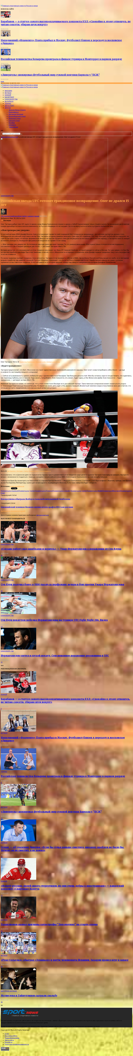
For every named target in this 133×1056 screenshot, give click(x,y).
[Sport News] (19, 6)
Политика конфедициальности (17, 1044)
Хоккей (8, 95)
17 (2, 627)
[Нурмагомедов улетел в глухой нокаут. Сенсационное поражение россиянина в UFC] (18, 649)
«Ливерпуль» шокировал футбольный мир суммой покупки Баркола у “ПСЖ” (50, 74)
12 (2, 818)
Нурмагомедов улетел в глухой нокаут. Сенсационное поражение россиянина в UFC (55, 655)
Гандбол (12, 123)
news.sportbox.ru (17, 486)
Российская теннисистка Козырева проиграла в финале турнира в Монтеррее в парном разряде (61, 59)
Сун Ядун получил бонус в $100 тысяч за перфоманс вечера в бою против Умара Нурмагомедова (62, 584)
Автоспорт (9, 106)
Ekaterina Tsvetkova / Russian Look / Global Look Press (39, 362)
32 (2, 931)
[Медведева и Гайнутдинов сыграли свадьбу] (18, 989)
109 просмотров (7, 216)
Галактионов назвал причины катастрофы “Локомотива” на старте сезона (49, 924)
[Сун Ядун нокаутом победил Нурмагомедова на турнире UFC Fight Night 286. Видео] (18, 613)
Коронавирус (14, 112)
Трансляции (13, 127)
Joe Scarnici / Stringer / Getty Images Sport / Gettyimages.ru (29, 471)
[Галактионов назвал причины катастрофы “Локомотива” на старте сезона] (18, 918)
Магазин (8, 91)
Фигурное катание (16, 114)
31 (2, 662)
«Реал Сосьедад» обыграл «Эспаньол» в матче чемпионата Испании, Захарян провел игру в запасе (64, 959)
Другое (8, 108)
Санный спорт (14, 121)
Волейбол (9, 101)
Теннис (8, 103)
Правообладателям (12, 1038)
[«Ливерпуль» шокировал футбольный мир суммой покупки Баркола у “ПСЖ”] (6, 70)
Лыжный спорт (15, 118)
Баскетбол (9, 97)
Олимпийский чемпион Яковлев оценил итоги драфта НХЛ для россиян (37, 507)
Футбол (8, 93)
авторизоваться (42, 515)
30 (2, 967)
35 (2, 555)
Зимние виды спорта (17, 110)
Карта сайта (9, 1040)
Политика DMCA (11, 1036)
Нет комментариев (31, 216)
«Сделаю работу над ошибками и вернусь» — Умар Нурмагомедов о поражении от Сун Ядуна (61, 548)
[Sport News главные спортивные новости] (20, 1017)
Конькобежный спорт (17, 116)
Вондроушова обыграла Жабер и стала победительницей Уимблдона (35, 499)
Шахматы (12, 125)
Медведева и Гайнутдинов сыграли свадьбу (29, 995)
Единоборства (11, 99)
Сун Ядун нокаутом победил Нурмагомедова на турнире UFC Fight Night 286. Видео (54, 620)
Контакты (8, 1042)
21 (2, 857)
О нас (7, 1034)
